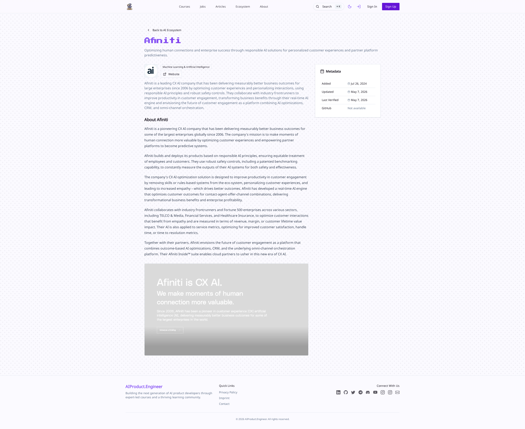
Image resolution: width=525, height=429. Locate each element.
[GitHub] (346, 392)
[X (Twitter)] (353, 392)
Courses (184, 6)
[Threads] (383, 392)
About (264, 6)
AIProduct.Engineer (144, 386)
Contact (224, 404)
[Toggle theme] (349, 6)
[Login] (358, 6)
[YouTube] (375, 392)
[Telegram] (360, 392)
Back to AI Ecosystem (167, 30)
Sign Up (390, 6)
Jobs (203, 6)
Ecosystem (243, 6)
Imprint (224, 398)
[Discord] (368, 392)
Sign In (372, 6)
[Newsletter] (397, 392)
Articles (221, 6)
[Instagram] (390, 392)
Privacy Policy (228, 392)
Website (173, 74)
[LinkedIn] (338, 392)
